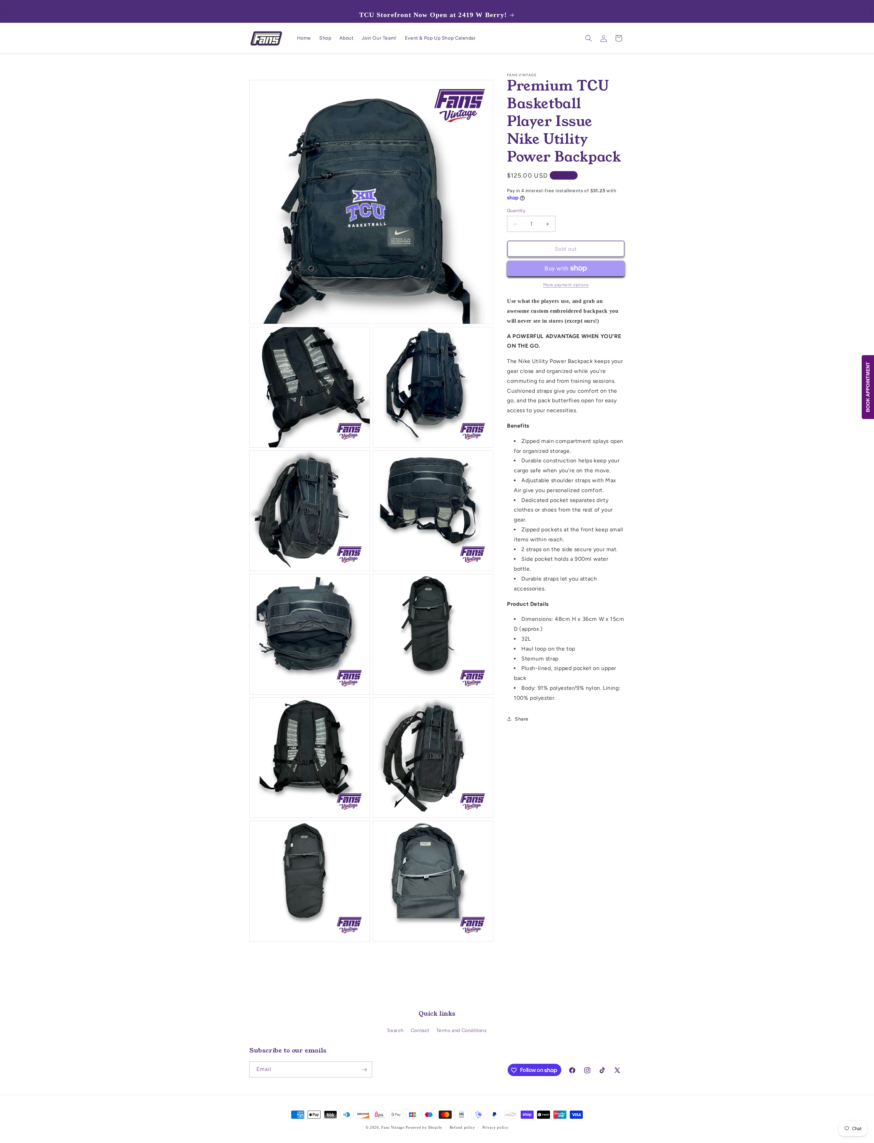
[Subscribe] (364, 1070)
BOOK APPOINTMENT (868, 387)
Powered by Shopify (424, 1127)
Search (395, 1030)
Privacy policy (495, 1127)
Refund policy (462, 1127)
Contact (420, 1030)
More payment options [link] (566, 284)
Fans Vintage (392, 1127)
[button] (588, 38)
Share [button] (521, 719)
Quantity (516, 210)
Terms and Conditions (461, 1030)
